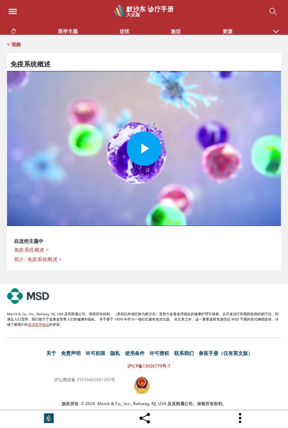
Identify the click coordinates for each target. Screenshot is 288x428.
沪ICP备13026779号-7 (148, 366)
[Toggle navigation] (12, 9)
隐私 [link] (115, 353)
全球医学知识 (38, 324)
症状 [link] (125, 31)
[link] (13, 30)
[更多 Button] (241, 418)
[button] (276, 28)
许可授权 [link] (159, 353)
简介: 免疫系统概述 (38, 259)
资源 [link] (228, 31)
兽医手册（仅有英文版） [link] (226, 353)
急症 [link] (176, 31)
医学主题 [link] (68, 31)
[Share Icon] (144, 416)
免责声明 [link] (71, 353)
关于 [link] (51, 353)
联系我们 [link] (184, 353)
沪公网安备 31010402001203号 (84, 380)
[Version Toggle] (49, 418)
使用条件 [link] (135, 353)
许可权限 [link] (95, 353)
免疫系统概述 (31, 249)
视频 (16, 44)
